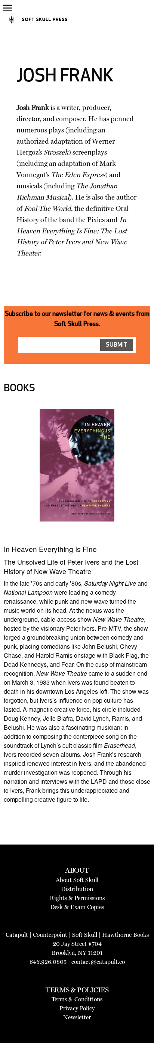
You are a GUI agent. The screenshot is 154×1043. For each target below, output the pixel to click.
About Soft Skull (77, 880)
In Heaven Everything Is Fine (50, 549)
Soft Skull (84, 934)
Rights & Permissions (77, 898)
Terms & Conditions (77, 999)
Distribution (77, 889)
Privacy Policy (77, 1008)
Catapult (17, 934)
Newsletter (77, 1017)
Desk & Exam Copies (77, 907)
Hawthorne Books (125, 934)
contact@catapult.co (98, 961)
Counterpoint (50, 934)
